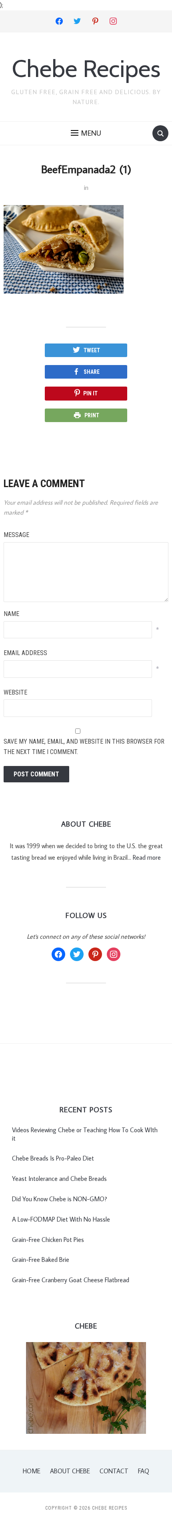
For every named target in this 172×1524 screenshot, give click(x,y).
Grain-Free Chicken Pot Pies (48, 1240)
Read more (147, 857)
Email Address (25, 653)
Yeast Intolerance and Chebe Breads (59, 1178)
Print (91, 415)
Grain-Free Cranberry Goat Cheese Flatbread (70, 1280)
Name (11, 614)
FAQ (143, 1471)
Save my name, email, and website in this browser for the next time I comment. (84, 747)
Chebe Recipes (86, 68)
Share (92, 372)
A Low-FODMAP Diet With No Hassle (61, 1219)
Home (31, 1471)
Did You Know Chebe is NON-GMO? (59, 1199)
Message (16, 535)
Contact (114, 1471)
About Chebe (70, 1471)
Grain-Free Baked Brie (40, 1259)
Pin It (90, 393)
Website (15, 692)
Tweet (92, 350)
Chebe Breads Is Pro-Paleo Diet (53, 1158)
